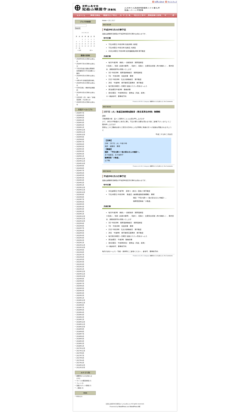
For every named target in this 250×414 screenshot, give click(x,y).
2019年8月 (80, 305)
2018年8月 (80, 331)
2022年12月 (80, 216)
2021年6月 (80, 257)
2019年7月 (80, 307)
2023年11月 (80, 190)
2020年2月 (80, 295)
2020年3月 (80, 293)
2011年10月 (80, 367)
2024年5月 (80, 175)
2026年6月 (80, 115)
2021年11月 (80, 245)
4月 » (91, 50)
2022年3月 (80, 238)
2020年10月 (80, 276)
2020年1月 (80, 298)
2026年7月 (80, 113)
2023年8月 (80, 197)
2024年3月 (80, 180)
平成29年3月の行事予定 (115, 30)
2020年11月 (80, 274)
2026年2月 (80, 125)
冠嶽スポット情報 (82, 385)
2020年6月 (80, 286)
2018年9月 (80, 329)
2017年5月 (80, 358)
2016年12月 (80, 365)
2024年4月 (80, 178)
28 (79, 48)
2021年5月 (80, 259)
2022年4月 (80, 235)
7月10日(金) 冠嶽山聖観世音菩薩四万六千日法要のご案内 (85, 71)
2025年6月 (80, 144)
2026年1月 (80, 127)
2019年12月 (80, 300)
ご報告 (78, 388)
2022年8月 (80, 226)
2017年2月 (80, 362)
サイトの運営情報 (82, 381)
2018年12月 (80, 322)
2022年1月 (80, 242)
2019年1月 (80, 319)
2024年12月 (80, 158)
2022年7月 (80, 228)
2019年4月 (80, 312)
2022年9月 (80, 223)
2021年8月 (80, 252)
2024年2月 (80, 182)
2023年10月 (80, 192)
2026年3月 (80, 122)
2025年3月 (80, 151)
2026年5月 (80, 118)
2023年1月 (80, 214)
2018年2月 (80, 343)
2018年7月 (80, 334)
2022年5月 (80, 233)
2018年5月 (80, 338)
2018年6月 (80, 336)
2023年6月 (80, 202)
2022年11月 (80, 218)
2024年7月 (80, 170)
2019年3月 (80, 314)
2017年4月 (80, 360)
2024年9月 (80, 166)
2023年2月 (80, 211)
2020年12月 (80, 271)
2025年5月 (80, 146)
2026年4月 (80, 120)
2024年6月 (80, 173)
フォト (78, 383)
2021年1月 (80, 269)
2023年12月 (80, 187)
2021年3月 (80, 264)
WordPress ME (135, 407)
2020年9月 (80, 279)
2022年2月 (80, 240)
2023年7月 (80, 199)
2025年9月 (80, 137)
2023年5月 (80, 204)
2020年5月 (80, 288)
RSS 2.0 (79, 396)
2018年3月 (80, 341)
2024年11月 (80, 161)
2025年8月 (80, 139)
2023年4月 (80, 206)
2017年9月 (80, 353)
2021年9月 (80, 250)
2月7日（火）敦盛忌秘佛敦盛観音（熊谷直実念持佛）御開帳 (132, 112)
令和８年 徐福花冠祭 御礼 (85, 80)
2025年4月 (80, 149)
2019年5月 (80, 310)
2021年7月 (80, 254)
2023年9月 (80, 194)
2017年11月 (80, 351)
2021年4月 (80, 262)
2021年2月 (80, 266)
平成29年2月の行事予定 (115, 176)
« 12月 (79, 50)
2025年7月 (80, 142)
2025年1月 (80, 156)
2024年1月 (80, 185)
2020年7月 (80, 283)
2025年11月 (80, 132)
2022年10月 (80, 221)
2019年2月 (80, 317)
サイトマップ (172, 2)
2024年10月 (80, 163)
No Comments (168, 101)
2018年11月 (80, 324)
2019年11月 (80, 303)
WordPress (122, 407)
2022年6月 (80, 230)
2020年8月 (80, 281)
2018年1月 (80, 346)
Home (104, 20)
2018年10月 (80, 327)
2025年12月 (80, 130)
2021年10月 (80, 247)
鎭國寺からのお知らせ (156, 101)
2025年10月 (80, 134)
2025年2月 (80, 154)
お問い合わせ (159, 2)
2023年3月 (80, 209)
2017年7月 (80, 355)
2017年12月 (80, 348)
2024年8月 (80, 168)
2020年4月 (80, 290)
